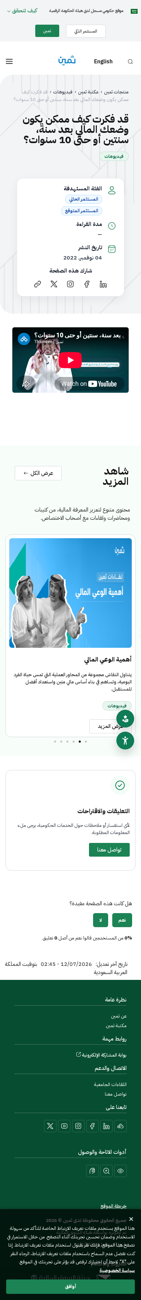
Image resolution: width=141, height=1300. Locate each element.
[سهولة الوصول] (125, 740)
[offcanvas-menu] (9, 61)
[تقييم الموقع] (125, 719)
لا (100, 920)
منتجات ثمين (116, 92)
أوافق (70, 1286)
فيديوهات (63, 92)
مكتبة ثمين (88, 92)
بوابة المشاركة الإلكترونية (104, 1055)
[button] (86, 742)
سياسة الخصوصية (117, 1270)
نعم (122, 920)
